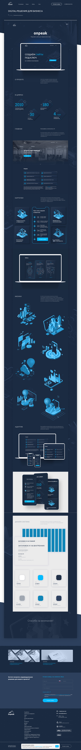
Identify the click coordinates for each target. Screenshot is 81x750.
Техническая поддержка (29, 713)
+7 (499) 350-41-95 (68, 4)
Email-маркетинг (27, 731)
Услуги (27, 4)
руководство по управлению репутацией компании (49, 664)
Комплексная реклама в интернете (31, 728)
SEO (25, 716)
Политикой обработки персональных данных (63, 694)
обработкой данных (38, 746)
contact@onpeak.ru (63, 713)
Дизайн (25, 723)
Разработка (26, 712)
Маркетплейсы (27, 729)
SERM (25, 724)
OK (57, 746)
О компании (20, 4)
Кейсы (33, 4)
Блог (40, 4)
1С (24, 720)
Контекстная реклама (28, 718)
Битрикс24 (26, 721)
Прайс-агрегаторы (28, 726)
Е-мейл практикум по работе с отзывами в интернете (16, 664)
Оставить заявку (50, 700)
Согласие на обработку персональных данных (51, 695)
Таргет (25, 715)
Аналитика (26, 732)
